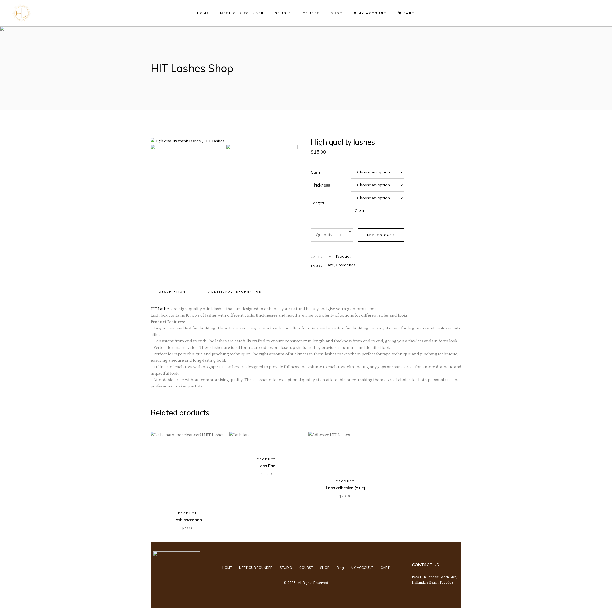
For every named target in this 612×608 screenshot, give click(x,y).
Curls (315, 172)
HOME (227, 567)
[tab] (172, 293)
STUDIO (286, 567)
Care (329, 265)
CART (385, 567)
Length (317, 202)
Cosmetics (345, 265)
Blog (340, 567)
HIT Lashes (160, 309)
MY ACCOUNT (362, 567)
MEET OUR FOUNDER (256, 567)
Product (343, 256)
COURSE (306, 567)
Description (172, 291)
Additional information (235, 291)
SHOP (324, 567)
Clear (360, 211)
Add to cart (381, 235)
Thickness (320, 185)
